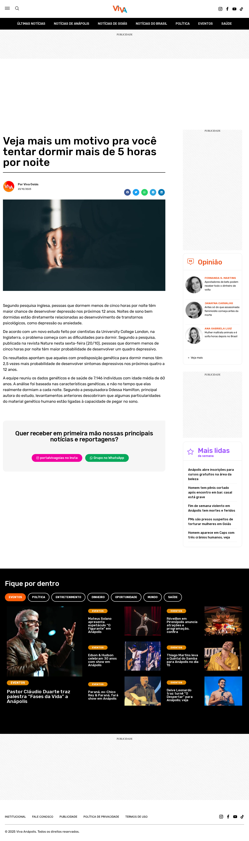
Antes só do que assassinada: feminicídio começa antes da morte (222, 311)
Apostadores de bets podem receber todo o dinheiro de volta (221, 285)
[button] (127, 192)
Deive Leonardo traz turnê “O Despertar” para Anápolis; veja (180, 695)
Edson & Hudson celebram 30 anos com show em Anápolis (102, 660)
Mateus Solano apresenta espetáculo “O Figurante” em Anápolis (99, 625)
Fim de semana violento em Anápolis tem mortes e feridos (211, 508)
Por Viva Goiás (28, 184)
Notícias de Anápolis (71, 23)
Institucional (15, 816)
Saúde (226, 23)
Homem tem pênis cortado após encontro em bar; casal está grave (210, 492)
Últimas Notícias (31, 23)
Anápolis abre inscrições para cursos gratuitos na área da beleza (211, 474)
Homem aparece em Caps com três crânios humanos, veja (211, 535)
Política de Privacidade (101, 816)
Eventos (205, 23)
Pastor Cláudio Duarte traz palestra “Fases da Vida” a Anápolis (38, 696)
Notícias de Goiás (112, 23)
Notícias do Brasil (151, 23)
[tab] (15, 597)
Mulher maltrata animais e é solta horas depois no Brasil (221, 334)
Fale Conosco (42, 816)
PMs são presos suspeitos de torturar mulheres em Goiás (210, 521)
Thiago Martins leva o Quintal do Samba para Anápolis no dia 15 (182, 660)
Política (183, 23)
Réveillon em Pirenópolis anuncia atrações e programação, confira (182, 625)
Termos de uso (136, 816)
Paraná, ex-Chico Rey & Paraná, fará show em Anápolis (103, 695)
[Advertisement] (124, 88)
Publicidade (68, 816)
